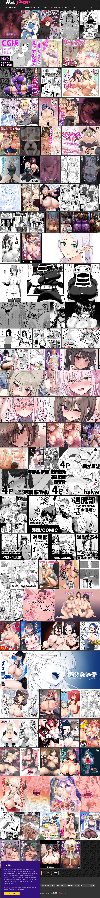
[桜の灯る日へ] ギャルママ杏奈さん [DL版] (53, 585)
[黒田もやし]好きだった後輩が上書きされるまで (37, 259)
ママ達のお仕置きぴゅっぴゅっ (51, 151)
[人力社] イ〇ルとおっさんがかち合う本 (53, 714)
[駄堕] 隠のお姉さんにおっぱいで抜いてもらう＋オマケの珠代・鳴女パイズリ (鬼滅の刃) (63, 298)
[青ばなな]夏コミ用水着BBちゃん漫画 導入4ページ (80, 344)
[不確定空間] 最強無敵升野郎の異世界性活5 (80, 714)
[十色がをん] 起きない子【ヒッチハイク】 (63, 684)
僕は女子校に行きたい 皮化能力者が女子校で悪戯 (17, 151)
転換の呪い (40, 35)
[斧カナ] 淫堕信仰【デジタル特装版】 (13, 646)
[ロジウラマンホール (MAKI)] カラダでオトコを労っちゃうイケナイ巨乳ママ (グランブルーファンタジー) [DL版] (38, 807)
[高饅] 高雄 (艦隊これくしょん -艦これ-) (13, 298)
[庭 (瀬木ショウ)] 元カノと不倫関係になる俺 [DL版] (38, 646)
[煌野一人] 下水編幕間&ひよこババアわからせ (75, 556)
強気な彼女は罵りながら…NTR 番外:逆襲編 (81, 93)
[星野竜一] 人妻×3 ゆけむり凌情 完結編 (77, 617)
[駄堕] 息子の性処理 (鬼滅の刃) (25, 324)
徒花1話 (51, 93)
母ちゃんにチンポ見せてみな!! (21, 63)
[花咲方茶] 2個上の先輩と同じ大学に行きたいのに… (75, 418)
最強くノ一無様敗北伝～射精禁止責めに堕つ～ (20, 93)
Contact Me (62, 893)
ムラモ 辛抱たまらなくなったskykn (33, 151)
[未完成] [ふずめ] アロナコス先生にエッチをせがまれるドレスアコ (23, 617)
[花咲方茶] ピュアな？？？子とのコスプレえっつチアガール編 (75, 392)
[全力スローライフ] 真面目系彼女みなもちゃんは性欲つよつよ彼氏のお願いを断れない (30, 714)
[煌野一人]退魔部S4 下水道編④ (63, 529)
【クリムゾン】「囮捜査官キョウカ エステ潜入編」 (18, 207)
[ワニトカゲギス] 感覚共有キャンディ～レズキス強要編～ (79, 743)
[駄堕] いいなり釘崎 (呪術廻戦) (42, 344)
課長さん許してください (69, 35)
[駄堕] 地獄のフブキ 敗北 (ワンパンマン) (75, 324)
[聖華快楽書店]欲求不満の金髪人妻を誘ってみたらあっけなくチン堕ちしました (27, 465)
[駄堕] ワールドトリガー (8, 344)
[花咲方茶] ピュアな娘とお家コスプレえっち (25, 418)
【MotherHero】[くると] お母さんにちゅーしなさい (58, 207)
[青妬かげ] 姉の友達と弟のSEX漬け (59, 344)
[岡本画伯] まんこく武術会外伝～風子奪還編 (60, 646)
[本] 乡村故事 (89, 585)
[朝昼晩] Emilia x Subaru (38, 617)
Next (54, 872)
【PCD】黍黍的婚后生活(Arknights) (32, 207)
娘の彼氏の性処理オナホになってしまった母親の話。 (56, 122)
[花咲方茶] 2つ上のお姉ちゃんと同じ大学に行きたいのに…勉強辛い (23, 443)
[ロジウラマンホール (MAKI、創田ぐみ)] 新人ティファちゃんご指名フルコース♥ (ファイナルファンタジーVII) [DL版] (40, 772)
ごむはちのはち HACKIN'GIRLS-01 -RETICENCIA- (37, 179)
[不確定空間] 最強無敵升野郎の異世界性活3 (19, 743)
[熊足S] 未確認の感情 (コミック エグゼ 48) (14, 529)
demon (10, 259)
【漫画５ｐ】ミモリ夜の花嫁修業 (71, 179)
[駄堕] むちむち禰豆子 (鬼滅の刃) (27, 344)
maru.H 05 (66, 227)
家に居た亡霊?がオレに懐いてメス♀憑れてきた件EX (19, 122)
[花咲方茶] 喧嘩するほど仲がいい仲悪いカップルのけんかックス (25, 392)
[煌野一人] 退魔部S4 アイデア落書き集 (25, 556)
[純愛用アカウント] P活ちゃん (25, 491)
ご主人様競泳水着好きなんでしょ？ (12, 179)
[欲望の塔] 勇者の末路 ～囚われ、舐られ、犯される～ (19, 585)
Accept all (11, 893)
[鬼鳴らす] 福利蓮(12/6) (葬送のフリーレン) (71, 259)
